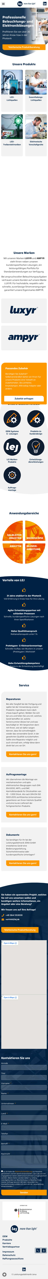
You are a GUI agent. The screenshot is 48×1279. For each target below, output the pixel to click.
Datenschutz (8, 1255)
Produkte (7, 1240)
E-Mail (4, 1124)
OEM (4, 1236)
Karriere (6, 1243)
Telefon (4, 1134)
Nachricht (5, 1154)
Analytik (16, 546)
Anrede (4, 1063)
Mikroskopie (34, 538)
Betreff (4, 1144)
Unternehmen (8, 1104)
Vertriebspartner (11, 1247)
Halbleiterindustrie (14, 536)
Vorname (5, 1083)
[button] (3, 4)
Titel (3, 1073)
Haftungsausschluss (13, 1258)
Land (3, 1114)
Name (4, 1093)
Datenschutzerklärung (23, 1171)
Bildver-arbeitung (33, 547)
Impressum (8, 1251)
